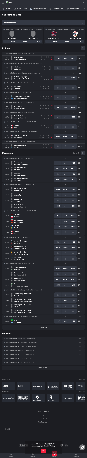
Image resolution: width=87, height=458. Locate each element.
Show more (42, 368)
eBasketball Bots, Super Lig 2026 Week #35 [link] (20, 53)
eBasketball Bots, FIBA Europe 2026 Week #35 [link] (21, 122)
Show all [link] (76, 153)
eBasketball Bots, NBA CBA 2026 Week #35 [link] (20, 83)
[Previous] (4, 35)
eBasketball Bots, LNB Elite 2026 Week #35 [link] (20, 112)
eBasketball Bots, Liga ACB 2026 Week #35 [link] (20, 102)
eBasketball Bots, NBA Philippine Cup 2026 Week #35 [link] (23, 73)
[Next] (83, 35)
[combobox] (7, 429)
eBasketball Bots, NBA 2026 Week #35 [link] (18, 92)
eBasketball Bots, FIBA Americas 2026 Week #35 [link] (21, 132)
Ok (43, 451)
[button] (43, 53)
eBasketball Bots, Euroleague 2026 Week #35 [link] (20, 141)
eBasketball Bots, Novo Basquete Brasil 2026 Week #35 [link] (24, 63)
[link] (13, 3)
